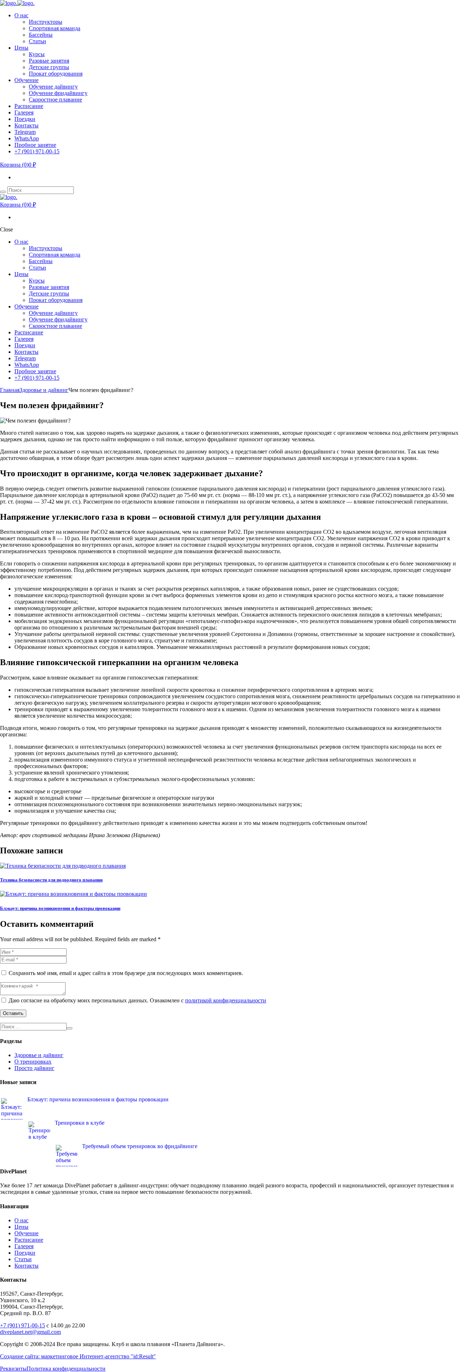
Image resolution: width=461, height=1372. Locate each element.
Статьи (23, 1259)
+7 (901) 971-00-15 (22, 1325)
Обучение (26, 1233)
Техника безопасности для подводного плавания (51, 880)
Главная (9, 390)
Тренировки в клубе (79, 1123)
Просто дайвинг (34, 1068)
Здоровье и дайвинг (43, 390)
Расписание (28, 1240)
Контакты (26, 1266)
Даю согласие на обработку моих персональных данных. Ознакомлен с (137, 1000)
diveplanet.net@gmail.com (30, 1332)
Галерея (23, 1246)
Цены (21, 1227)
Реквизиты (13, 1369)
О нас (21, 1220)
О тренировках (33, 1062)
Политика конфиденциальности (66, 1369)
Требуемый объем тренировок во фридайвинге (139, 1146)
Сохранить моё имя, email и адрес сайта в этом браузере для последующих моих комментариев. (126, 973)
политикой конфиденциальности (225, 1000)
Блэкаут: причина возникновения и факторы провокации (60, 908)
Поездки (24, 1253)
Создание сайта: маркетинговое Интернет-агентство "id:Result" (78, 1356)
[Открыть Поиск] (3, 192)
